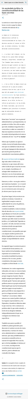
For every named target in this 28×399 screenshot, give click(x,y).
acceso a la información (8, 375)
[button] (3, 18)
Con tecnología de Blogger (15, 393)
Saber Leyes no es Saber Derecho (14, 2)
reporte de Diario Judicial (11, 159)
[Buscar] (26, 2)
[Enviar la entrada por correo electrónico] (3, 373)
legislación (19, 375)
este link (20, 263)
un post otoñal (18, 211)
